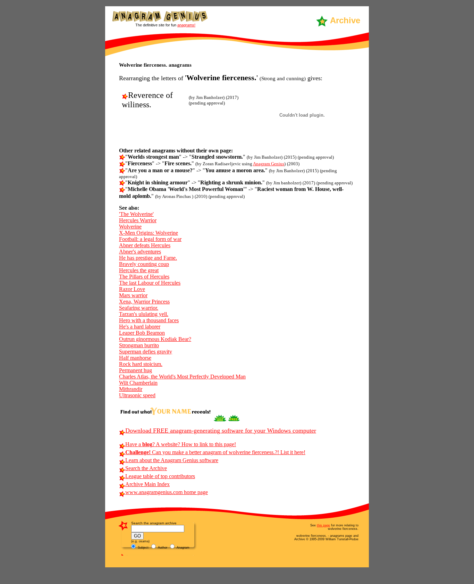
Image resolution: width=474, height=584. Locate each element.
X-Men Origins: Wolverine (148, 233)
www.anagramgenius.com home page (166, 492)
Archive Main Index (147, 484)
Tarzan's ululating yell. (143, 314)
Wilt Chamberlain (138, 383)
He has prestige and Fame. (148, 258)
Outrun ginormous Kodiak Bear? (155, 339)
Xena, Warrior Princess (144, 301)
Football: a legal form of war (150, 239)
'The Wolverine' (136, 214)
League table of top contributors (160, 476)
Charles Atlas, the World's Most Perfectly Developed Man (182, 376)
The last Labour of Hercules (149, 283)
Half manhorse (135, 358)
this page (323, 525)
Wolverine (130, 227)
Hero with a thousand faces (149, 320)
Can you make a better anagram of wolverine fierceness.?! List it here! (215, 452)
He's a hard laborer (139, 326)
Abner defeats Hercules (144, 245)
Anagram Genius (268, 163)
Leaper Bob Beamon (142, 333)
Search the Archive (146, 468)
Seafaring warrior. (138, 308)
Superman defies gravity (145, 351)
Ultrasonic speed (137, 395)
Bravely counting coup (144, 264)
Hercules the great (139, 270)
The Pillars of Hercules (144, 277)
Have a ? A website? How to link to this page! (180, 444)
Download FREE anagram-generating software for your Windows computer (220, 430)
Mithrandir (130, 389)
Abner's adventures (140, 252)
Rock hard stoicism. (140, 364)
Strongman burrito (139, 345)
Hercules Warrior (137, 220)
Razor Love (132, 289)
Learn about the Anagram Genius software (171, 460)
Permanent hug (135, 370)
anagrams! (186, 25)
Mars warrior (133, 295)
